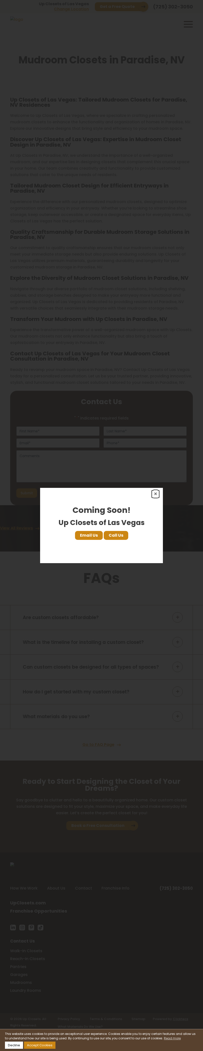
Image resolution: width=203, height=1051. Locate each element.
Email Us (89, 535)
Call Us (116, 535)
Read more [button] (172, 1038)
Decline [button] (14, 1045)
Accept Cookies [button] (39, 1045)
